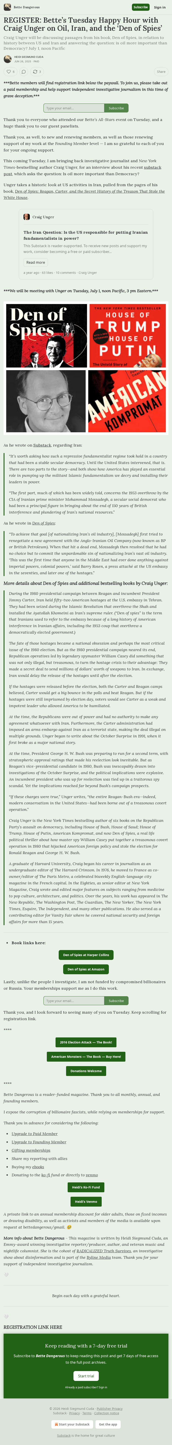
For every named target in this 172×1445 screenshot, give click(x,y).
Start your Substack (74, 1424)
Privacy (74, 1413)
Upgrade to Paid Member (35, 1133)
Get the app (108, 1424)
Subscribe (141, 7)
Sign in (160, 7)
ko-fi (45, 1174)
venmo (92, 1174)
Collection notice (106, 1413)
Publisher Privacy (110, 1408)
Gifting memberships (31, 1150)
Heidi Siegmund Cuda (28, 56)
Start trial (86, 1376)
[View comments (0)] (23, 71)
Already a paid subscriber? (86, 1387)
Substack (42, 445)
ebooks (38, 1166)
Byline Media (99, 1257)
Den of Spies (43, 523)
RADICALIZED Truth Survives (104, 1250)
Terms (87, 1413)
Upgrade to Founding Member (39, 1142)
